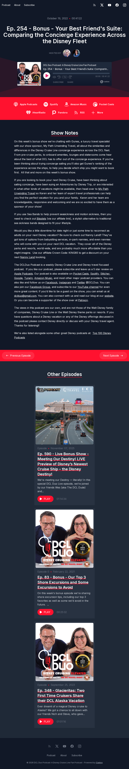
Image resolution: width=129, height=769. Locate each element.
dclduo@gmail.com (25, 295)
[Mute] (54, 77)
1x (65, 77)
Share (70, 82)
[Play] (46, 75)
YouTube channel (88, 286)
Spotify (94, 273)
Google (18, 278)
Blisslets (41, 218)
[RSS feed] (94, 5)
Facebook (51, 282)
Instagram (65, 282)
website (108, 295)
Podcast (6, 5)
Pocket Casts (81, 273)
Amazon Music (43, 278)
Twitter (81, 282)
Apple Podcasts (23, 273)
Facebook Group (40, 286)
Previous (20, 355)
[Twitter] (102, 5)
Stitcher (105, 273)
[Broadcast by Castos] (104, 81)
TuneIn (28, 278)
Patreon (83, 300)
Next (111, 355)
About (17, 5)
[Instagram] (124, 5)
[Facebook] (117, 5)
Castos (99, 762)
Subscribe (29, 5)
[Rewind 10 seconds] (59, 77)
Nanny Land (27, 257)
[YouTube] (109, 5)
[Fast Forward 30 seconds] (70, 77)
